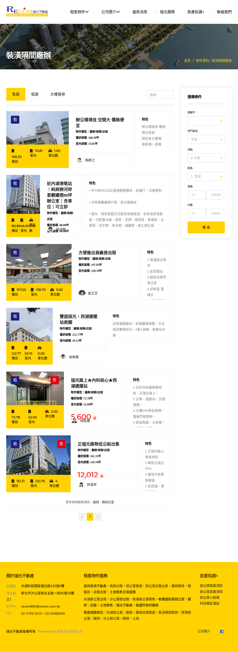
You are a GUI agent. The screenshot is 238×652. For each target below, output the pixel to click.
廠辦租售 (178, 586)
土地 (135, 618)
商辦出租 (116, 586)
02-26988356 (55, 613)
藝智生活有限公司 (70, 631)
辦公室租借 (134, 586)
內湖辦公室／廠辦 (119, 612)
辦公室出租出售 (156, 586)
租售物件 (77, 12)
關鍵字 (191, 112)
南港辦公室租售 (143, 599)
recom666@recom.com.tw (40, 606)
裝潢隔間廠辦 (222, 60)
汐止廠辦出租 (119, 599)
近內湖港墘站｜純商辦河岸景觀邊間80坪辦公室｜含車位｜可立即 (59, 195)
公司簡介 (108, 12)
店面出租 (99, 592)
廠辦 (96, 502)
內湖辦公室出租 (95, 599)
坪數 (190, 205)
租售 (190, 168)
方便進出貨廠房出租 (97, 253)
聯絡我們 (224, 12)
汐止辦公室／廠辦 (116, 618)
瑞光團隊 (167, 12)
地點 (190, 149)
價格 (190, 186)
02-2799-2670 (31, 613)
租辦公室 (108, 502)
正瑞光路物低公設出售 (98, 444)
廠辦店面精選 (145, 612)
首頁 (187, 60)
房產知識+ (195, 12)
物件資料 (202, 60)
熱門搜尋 (193, 131)
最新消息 (139, 12)
